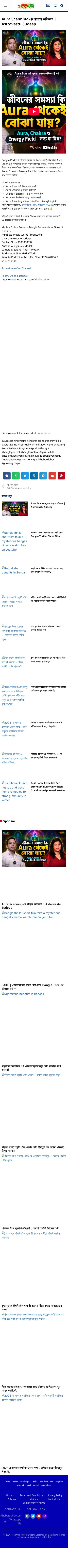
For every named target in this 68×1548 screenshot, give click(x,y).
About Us (10, 1495)
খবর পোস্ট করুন (46, 1485)
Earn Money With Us (34, 1503)
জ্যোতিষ (34, 1481)
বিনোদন (8, 1481)
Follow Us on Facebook (15, 275)
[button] (5, 5)
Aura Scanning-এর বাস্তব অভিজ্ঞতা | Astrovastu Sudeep (31, 906)
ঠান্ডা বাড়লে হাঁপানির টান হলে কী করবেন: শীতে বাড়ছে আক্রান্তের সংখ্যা (32, 1307)
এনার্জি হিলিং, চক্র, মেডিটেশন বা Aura (37, 204)
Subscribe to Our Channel (16, 268)
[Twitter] (33, 1516)
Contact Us (54, 1499)
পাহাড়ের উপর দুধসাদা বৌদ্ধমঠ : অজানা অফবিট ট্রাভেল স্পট (30, 1228)
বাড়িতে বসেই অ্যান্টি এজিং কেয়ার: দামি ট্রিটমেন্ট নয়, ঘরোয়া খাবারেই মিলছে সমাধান (33, 1149)
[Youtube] (38, 1516)
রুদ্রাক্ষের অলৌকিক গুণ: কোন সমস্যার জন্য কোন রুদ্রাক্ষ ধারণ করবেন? (31, 1068)
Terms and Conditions (31, 1495)
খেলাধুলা (35, 1485)
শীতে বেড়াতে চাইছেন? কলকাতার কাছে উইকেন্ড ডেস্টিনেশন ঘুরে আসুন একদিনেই (31, 1388)
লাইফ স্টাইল (44, 1481)
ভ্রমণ (29, 1485)
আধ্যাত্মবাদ (59, 1481)
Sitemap (12, 1499)
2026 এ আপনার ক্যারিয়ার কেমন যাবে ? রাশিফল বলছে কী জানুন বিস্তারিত (32, 1469)
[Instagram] (44, 1516)
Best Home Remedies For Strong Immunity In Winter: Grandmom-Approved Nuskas (48, 786)
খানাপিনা (15, 1481)
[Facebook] (27, 1516)
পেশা (51, 1481)
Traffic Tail (46, 1537)
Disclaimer (32, 1499)
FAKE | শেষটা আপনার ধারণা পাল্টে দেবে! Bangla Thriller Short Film (33, 987)
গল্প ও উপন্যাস (24, 1481)
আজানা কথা (20, 1485)
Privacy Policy (55, 1495)
